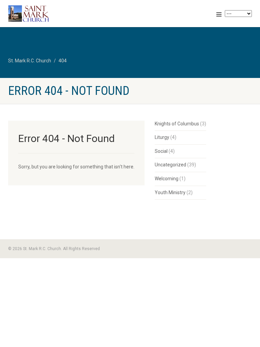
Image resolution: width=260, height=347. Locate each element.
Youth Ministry (170, 192)
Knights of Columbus (177, 123)
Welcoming (166, 178)
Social (161, 151)
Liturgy (162, 137)
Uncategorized (170, 164)
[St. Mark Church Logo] (66, 13)
